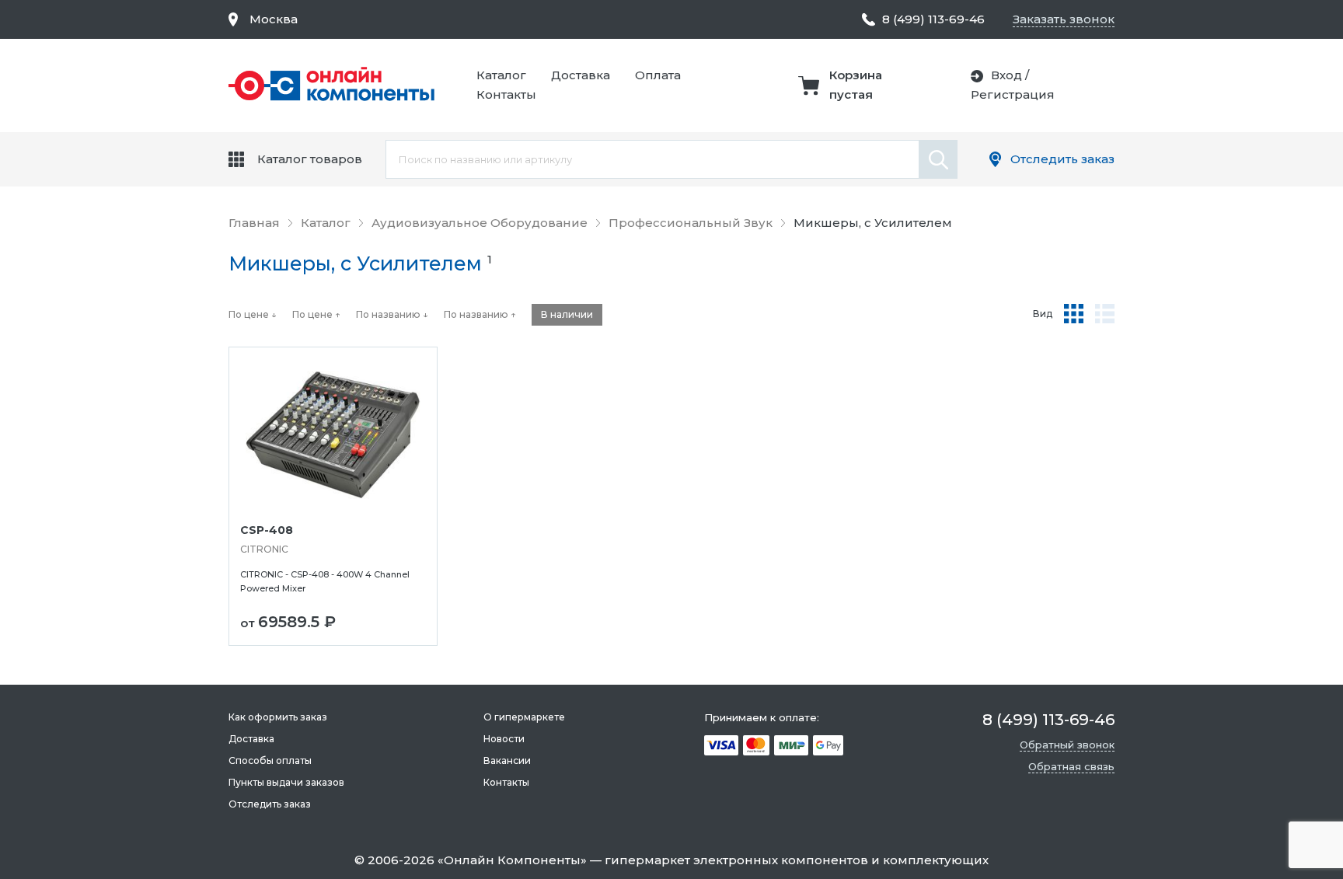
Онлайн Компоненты (512, 860)
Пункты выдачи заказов (286, 782)
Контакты (506, 94)
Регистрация (1013, 94)
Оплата (658, 75)
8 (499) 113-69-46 (933, 19)
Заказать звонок (1064, 19)
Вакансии (507, 760)
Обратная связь (1071, 766)
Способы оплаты (270, 760)
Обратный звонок (1067, 744)
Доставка (580, 75)
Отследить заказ (1062, 159)
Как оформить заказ (277, 717)
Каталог (501, 75)
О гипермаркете (524, 717)
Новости (504, 739)
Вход (1006, 75)
